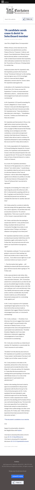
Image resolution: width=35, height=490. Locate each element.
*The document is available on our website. (16, 419)
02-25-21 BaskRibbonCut (15, 437)
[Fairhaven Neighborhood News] (17, 12)
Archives (16, 461)
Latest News (14, 446)
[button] (2, 2)
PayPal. (19, 430)
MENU (6, 2)
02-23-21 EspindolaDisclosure (20, 441)
